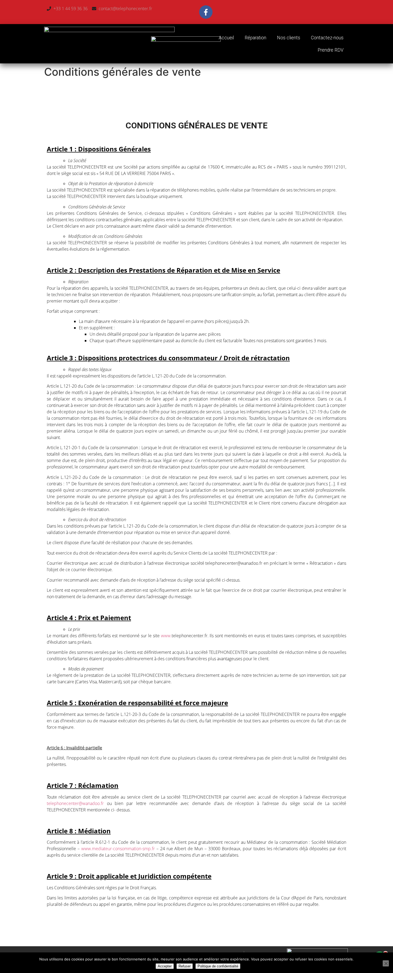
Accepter (165, 966)
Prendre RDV (331, 50)
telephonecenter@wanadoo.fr (77, 803)
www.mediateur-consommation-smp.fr (118, 849)
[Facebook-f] (206, 12)
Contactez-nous (327, 37)
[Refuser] (386, 963)
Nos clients (288, 37)
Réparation (255, 37)
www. (166, 636)
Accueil (226, 37)
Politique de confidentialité (218, 966)
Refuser (185, 966)
